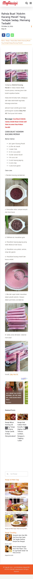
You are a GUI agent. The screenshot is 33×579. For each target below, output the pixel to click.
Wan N (3, 29)
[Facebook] (3, 35)
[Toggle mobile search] (26, 3)
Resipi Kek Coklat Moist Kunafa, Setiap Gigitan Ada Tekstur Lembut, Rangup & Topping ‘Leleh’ (22, 431)
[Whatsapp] (12, 35)
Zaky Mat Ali (13, 374)
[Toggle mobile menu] (31, 3)
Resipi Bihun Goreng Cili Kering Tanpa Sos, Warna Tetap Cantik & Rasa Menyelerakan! (10, 429)
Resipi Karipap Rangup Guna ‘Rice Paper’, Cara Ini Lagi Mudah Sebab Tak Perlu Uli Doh (20, 550)
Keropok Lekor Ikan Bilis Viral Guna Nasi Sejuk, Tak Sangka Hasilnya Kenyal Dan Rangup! (20, 538)
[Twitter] (8, 35)
